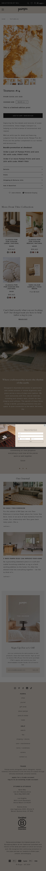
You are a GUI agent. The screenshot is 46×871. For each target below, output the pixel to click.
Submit (31, 441)
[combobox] (19, 439)
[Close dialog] (45, 425)
